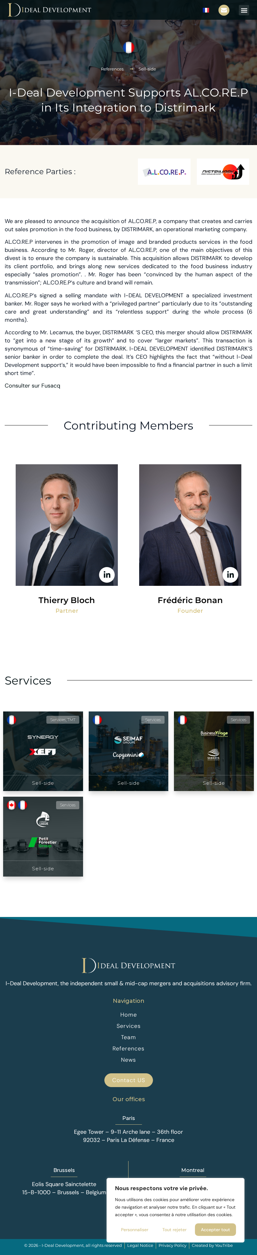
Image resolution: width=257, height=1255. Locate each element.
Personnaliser (134, 1229)
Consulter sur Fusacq (32, 385)
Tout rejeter (174, 1229)
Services (28, 680)
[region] (175, 1210)
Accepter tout (215, 1229)
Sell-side (147, 68)
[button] (244, 10)
